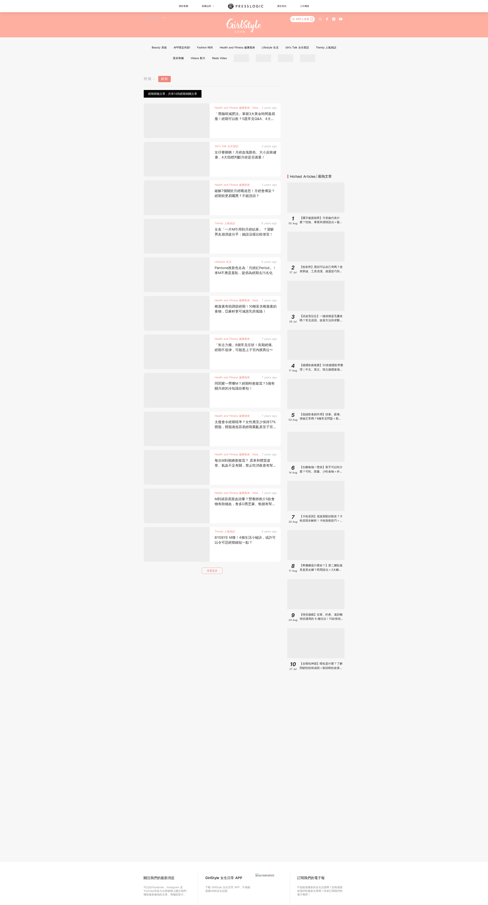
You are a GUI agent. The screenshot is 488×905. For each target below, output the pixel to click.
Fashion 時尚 (205, 47)
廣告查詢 (281, 6)
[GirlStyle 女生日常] (244, 26)
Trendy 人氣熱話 (326, 47)
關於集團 (183, 6)
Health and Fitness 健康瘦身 (237, 47)
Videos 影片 (198, 58)
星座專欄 (178, 58)
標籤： (150, 79)
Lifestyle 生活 (270, 47)
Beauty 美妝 (159, 47)
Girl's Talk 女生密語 (297, 47)
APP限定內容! (182, 47)
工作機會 (304, 6)
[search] (320, 19)
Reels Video (219, 58)
